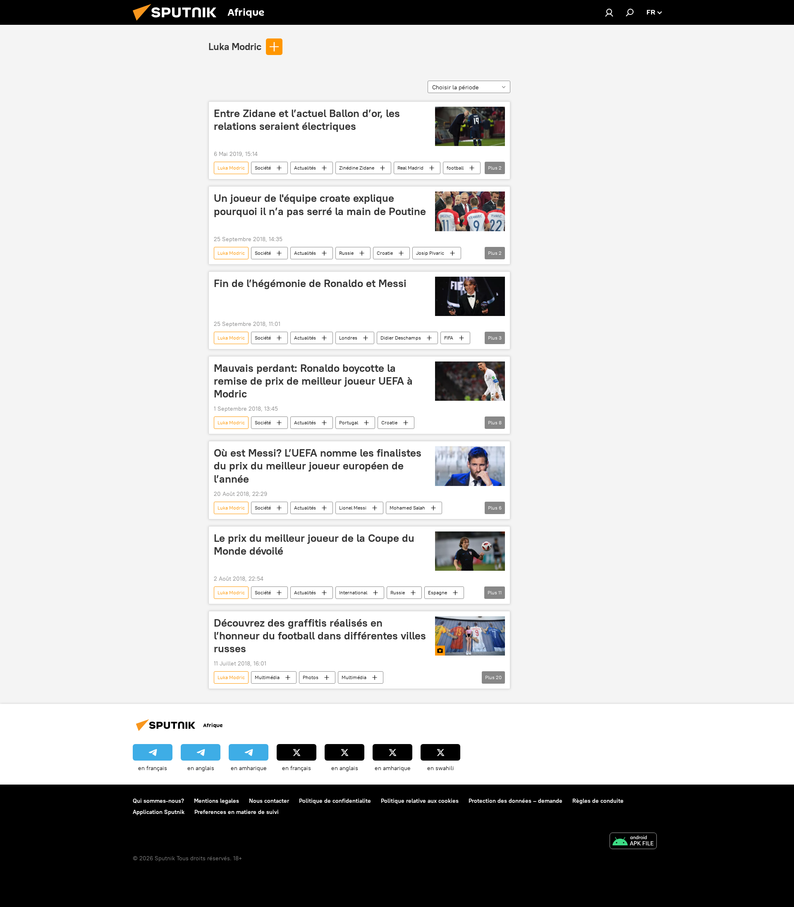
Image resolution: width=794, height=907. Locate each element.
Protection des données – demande (515, 800)
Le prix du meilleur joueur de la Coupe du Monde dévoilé (314, 544)
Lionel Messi (352, 508)
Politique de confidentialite (335, 800)
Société (263, 168)
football (455, 168)
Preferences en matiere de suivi (236, 812)
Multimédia (267, 677)
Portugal (348, 422)
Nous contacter (269, 800)
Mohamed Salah (407, 508)
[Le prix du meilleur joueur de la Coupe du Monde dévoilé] (470, 551)
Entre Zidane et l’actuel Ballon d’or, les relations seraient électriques (307, 120)
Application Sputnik (158, 812)
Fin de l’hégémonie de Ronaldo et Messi (310, 283)
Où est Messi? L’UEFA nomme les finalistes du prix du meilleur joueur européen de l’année (317, 465)
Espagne (437, 592)
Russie (346, 253)
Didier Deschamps (400, 338)
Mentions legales (216, 800)
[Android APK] (633, 842)
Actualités (305, 168)
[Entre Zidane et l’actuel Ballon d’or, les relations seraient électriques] (470, 126)
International (353, 592)
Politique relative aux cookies (420, 800)
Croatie (385, 253)
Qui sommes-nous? (158, 800)
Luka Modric (234, 46)
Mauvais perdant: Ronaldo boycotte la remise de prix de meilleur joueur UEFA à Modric (313, 380)
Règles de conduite (598, 800)
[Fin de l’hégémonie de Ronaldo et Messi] (470, 296)
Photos (310, 677)
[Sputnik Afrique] (177, 22)
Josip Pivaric (430, 253)
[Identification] (609, 12)
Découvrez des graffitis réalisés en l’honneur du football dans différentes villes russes (320, 635)
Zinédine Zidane (356, 168)
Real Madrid (410, 168)
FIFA (448, 338)
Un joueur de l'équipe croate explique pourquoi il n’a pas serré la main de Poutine (320, 204)
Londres (348, 338)
